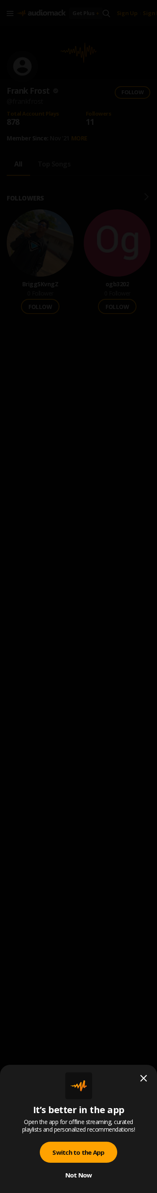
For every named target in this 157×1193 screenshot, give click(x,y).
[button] (78, 596)
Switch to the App (78, 1152)
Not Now (78, 1175)
